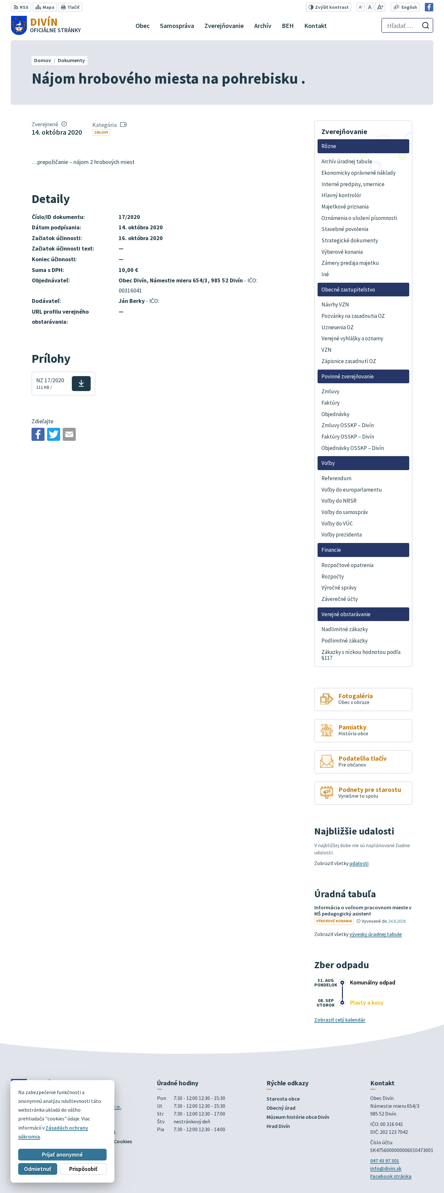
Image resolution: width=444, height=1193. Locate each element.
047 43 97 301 (384, 1160)
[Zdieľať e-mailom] (69, 434)
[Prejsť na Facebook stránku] (429, 7)
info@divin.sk (385, 1168)
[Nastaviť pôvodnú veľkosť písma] (369, 7)
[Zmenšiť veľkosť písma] (361, 7)
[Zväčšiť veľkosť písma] (380, 7)
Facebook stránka (390, 1176)
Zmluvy (101, 132)
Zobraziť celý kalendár (339, 1019)
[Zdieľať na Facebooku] (38, 434)
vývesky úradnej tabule (375, 934)
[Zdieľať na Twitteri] (53, 434)
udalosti (359, 863)
